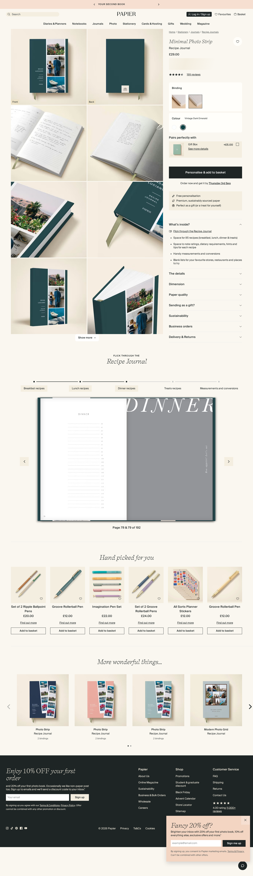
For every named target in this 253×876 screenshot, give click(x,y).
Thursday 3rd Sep (220, 183)
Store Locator (184, 805)
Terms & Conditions (50, 805)
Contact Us (219, 795)
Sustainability (146, 789)
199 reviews (193, 75)
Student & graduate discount (187, 784)
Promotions (182, 776)
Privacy (124, 828)
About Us (143, 776)
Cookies (150, 828)
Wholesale (144, 801)
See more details (198, 149)
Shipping (218, 782)
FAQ (215, 776)
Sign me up (234, 843)
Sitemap (181, 811)
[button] (245, 820)
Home (172, 32)
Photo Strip (43, 729)
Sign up (79, 797)
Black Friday (183, 792)
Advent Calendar (186, 798)
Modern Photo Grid (216, 729)
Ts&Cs (137, 828)
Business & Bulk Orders (152, 795)
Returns (217, 789)
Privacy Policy (68, 805)
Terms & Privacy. (235, 851)
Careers (143, 808)
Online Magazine (148, 782)
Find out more (28, 623)
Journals (195, 32)
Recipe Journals (210, 32)
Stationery (183, 32)
